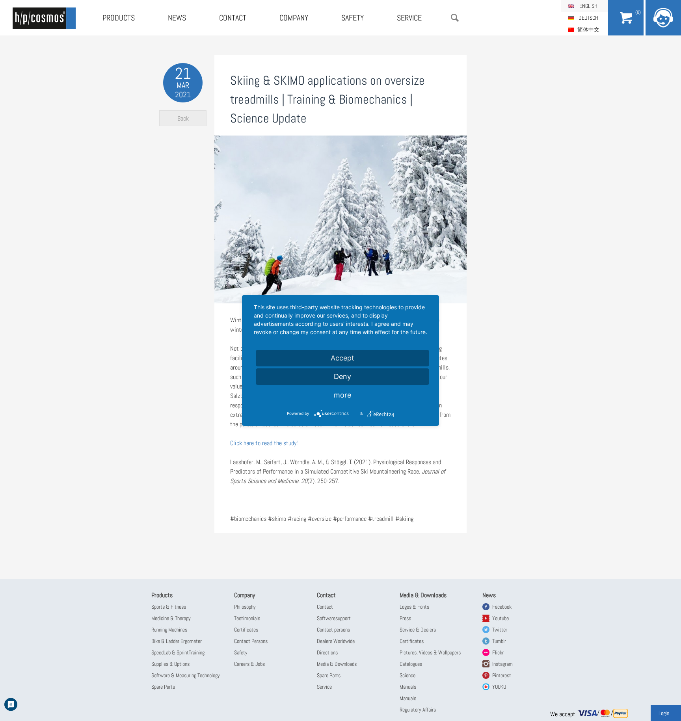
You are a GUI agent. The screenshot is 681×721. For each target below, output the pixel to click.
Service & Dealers (418, 629)
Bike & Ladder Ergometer (176, 641)
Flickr (498, 652)
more (342, 395)
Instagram (502, 663)
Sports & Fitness (168, 606)
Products (118, 18)
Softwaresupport (334, 618)
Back (183, 118)
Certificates (246, 629)
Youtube (500, 618)
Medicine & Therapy (171, 618)
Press (405, 618)
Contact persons (333, 629)
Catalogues (411, 663)
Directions (327, 652)
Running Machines (169, 629)
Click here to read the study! (264, 443)
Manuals (408, 686)
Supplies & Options (170, 663)
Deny (342, 376)
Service (409, 18)
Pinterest (501, 675)
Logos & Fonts (414, 606)
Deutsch (588, 17)
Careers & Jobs (249, 663)
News (177, 18)
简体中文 (588, 29)
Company (293, 18)
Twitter (499, 629)
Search (455, 17)
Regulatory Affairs (418, 709)
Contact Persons (251, 641)
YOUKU (499, 686)
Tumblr (499, 641)
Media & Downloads (337, 663)
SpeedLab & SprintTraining (178, 652)
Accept (342, 358)
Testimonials (247, 618)
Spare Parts (163, 686)
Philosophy (245, 606)
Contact (232, 18)
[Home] (44, 18)
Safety (352, 18)
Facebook (502, 606)
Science (407, 675)
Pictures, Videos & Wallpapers (430, 652)
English (588, 5)
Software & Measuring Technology (185, 675)
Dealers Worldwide (336, 641)
